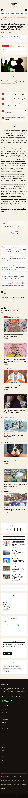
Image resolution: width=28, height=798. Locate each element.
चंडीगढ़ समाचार (17, 784)
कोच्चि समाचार (23, 784)
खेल (3, 754)
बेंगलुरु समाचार (15, 776)
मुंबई (4, 624)
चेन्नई (17, 624)
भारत (4, 357)
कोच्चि (14, 631)
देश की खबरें (5, 599)
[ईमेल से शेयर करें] (23, 37)
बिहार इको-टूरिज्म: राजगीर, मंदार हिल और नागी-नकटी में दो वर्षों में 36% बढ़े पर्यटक (18, 552)
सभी (26, 13)
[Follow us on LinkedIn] (16, 530)
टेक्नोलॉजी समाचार (6, 668)
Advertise (4, 716)
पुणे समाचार (17, 780)
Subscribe (7, 653)
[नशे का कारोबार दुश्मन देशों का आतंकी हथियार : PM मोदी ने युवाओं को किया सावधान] (15, 325)
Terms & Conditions (6, 732)
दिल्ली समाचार (9, 776)
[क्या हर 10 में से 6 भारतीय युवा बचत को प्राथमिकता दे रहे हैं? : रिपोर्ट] (15, 450)
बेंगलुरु (13, 624)
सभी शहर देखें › (6, 634)
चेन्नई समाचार (21, 776)
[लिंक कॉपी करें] (3, 40)
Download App (5, 719)
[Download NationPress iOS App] (18, 701)
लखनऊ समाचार (10, 784)
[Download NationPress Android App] (5, 701)
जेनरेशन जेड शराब (7, 292)
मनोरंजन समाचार (6, 606)
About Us (4, 709)
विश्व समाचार (5, 601)
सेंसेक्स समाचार (18, 666)
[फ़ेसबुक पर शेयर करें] (14, 37)
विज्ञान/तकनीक (4, 757)
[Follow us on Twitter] (7, 530)
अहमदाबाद (13, 628)
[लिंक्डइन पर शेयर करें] (17, 37)
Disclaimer (4, 725)
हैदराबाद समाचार (11, 780)
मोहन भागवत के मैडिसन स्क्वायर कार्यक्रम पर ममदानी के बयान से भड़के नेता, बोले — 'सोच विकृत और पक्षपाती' (18, 543)
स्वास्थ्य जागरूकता (20, 292)
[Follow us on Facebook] (4, 530)
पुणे (9, 628)
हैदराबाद (5, 628)
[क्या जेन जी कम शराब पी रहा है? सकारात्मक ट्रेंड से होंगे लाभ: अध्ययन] (15, 425)
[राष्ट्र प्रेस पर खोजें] (26, 10)
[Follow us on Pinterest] (19, 530)
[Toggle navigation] (2, 10)
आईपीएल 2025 (11, 666)
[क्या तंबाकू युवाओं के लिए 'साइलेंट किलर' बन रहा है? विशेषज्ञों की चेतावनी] (15, 499)
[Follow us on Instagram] (10, 530)
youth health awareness (16, 295)
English (16, 1)
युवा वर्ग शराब (13, 292)
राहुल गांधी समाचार (6, 671)
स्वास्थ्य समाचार (6, 610)
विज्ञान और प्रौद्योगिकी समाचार (8, 608)
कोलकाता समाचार (4, 780)
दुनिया (5, 482)
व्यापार (3, 750)
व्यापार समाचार (5, 603)
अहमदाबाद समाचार (23, 780)
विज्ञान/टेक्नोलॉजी (6, 433)
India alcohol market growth (18, 297)
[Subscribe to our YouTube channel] (13, 530)
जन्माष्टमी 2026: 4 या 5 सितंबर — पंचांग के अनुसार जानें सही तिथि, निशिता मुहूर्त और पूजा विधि (18, 568)
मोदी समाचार (5, 666)
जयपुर (19, 628)
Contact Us (4, 713)
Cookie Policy (5, 729)
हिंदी (10, 1)
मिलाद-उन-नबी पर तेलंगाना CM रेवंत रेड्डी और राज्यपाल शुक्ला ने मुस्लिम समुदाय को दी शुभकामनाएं (18, 560)
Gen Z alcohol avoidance (6, 295)
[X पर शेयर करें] (11, 37)
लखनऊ (5, 631)
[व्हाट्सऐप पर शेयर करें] (8, 37)
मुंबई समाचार (3, 776)
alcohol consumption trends (20, 294)
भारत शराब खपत (11, 294)
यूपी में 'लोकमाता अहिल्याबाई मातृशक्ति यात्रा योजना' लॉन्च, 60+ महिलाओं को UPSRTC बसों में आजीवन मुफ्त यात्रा (18, 577)
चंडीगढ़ (10, 631)
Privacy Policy (5, 722)
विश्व (3, 744)
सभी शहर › (3, 788)
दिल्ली (8, 624)
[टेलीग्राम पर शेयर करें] (20, 37)
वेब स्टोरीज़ (4, 763)
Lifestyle (6, 408)
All (5, 458)
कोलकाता (21, 624)
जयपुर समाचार (3, 784)
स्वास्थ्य (3, 760)
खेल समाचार (5, 604)
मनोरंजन (3, 747)
